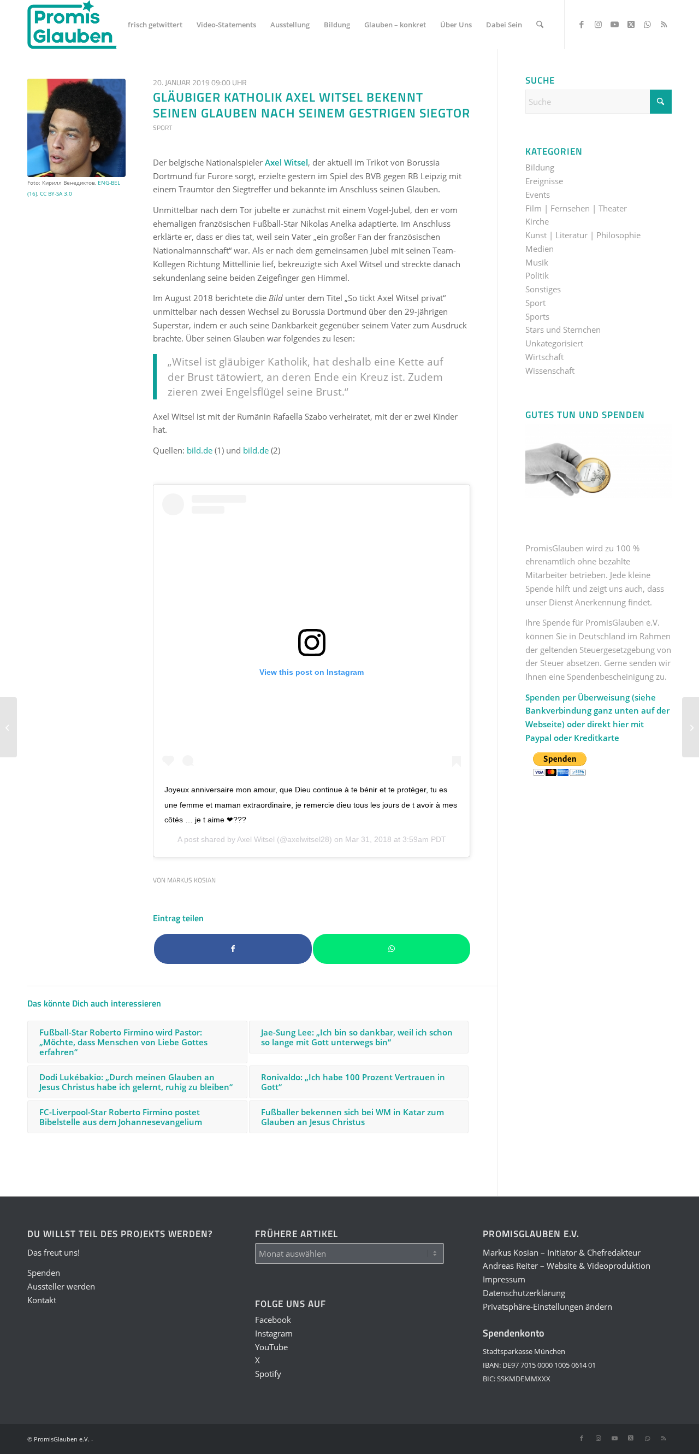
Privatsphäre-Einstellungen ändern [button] (547, 1306)
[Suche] (539, 24)
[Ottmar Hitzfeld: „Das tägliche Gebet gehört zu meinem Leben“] (690, 727)
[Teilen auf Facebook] (233, 949)
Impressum (504, 1279)
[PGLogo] (72, 24)
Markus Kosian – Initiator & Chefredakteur (562, 1252)
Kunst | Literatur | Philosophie (583, 234)
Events (537, 194)
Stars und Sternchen (563, 329)
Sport (162, 127)
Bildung (539, 167)
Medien (539, 248)
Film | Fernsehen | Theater (576, 208)
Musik (536, 262)
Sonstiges (543, 289)
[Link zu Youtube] (614, 24)
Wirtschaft (544, 356)
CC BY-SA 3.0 (56, 193)
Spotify (268, 1373)
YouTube (271, 1346)
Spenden (43, 1272)
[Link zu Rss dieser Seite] (663, 24)
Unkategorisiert (554, 343)
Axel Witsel (256, 839)
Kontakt (41, 1299)
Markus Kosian (191, 880)
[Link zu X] (631, 24)
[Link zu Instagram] (598, 24)
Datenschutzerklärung (524, 1292)
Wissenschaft (549, 370)
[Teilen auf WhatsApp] (392, 949)
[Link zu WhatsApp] (647, 24)
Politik (537, 275)
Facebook (273, 1319)
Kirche (537, 221)
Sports (537, 316)
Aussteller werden (61, 1286)
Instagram (274, 1333)
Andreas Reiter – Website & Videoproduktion (566, 1265)
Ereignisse (544, 180)
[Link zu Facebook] (581, 24)
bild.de (199, 450)
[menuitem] (155, 24)
